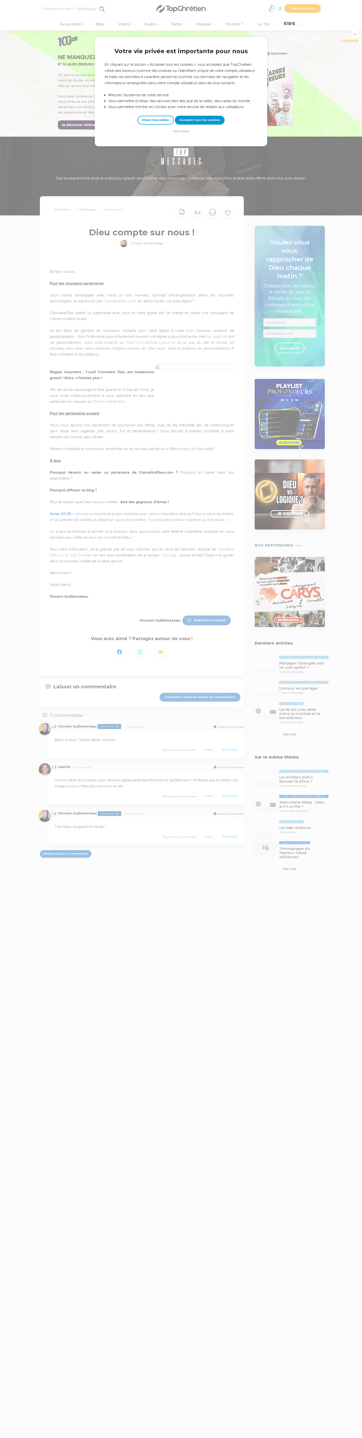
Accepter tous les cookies (200, 120)
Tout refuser (181, 131)
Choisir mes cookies (155, 120)
